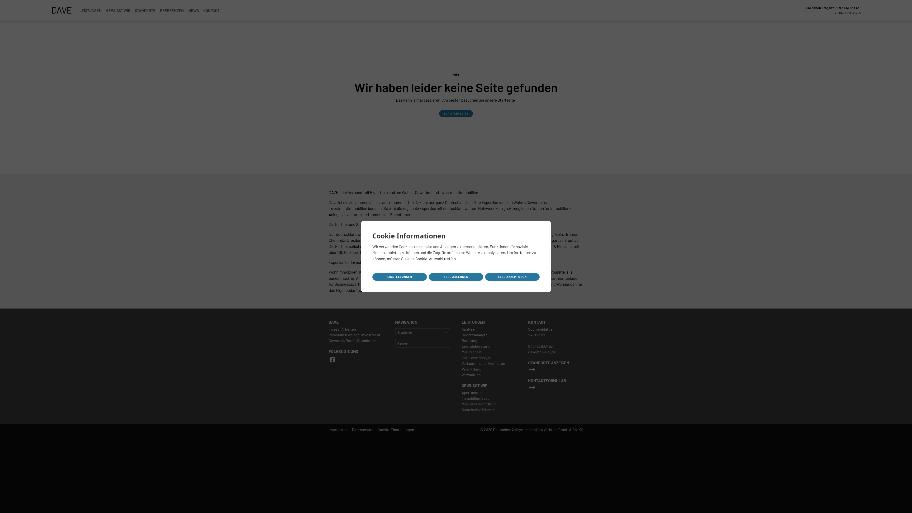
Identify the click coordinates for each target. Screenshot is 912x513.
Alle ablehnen (456, 276)
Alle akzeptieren (512, 276)
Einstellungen (399, 276)
